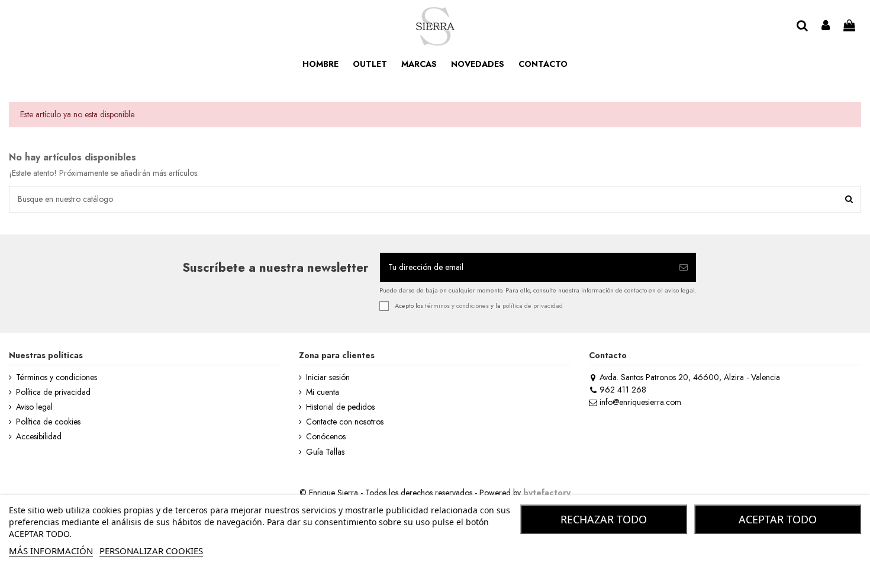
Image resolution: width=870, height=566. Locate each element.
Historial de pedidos (340, 407)
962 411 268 (623, 389)
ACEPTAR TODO (778, 519)
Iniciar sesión (328, 377)
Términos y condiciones (56, 377)
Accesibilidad (39, 436)
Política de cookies (48, 421)
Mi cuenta (322, 392)
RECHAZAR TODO (603, 519)
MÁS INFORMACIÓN (51, 551)
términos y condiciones (457, 305)
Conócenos (326, 436)
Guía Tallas (325, 452)
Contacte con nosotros (345, 421)
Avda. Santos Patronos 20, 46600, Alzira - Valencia (690, 377)
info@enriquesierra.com (640, 402)
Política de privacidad (53, 392)
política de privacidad (532, 305)
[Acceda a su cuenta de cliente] (826, 26)
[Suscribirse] (683, 267)
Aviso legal (34, 407)
